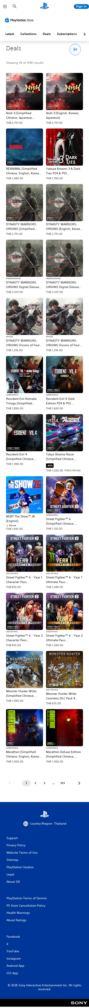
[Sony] (79, 1006)
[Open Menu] (5, 6)
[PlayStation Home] (44, 6)
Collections (28, 34)
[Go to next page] (79, 783)
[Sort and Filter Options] (75, 49)
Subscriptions (67, 34)
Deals (47, 34)
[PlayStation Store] (20, 19)
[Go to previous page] (9, 783)
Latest (9, 34)
